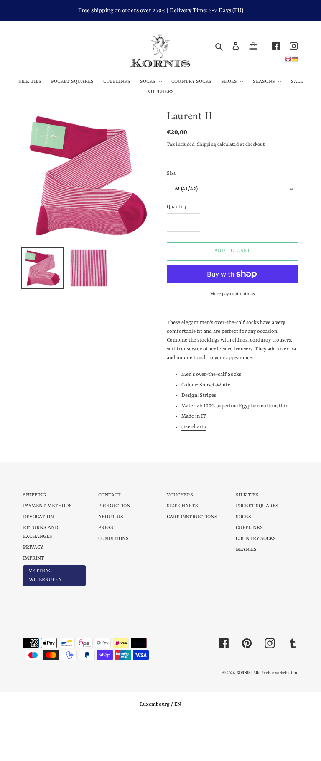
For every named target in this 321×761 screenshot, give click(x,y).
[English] (288, 59)
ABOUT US (110, 517)
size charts (193, 427)
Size (171, 173)
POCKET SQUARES (257, 506)
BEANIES (246, 550)
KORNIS (243, 673)
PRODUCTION (114, 506)
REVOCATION (38, 517)
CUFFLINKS (249, 528)
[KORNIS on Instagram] (289, 45)
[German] (294, 59)
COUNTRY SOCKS (256, 539)
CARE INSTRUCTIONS (192, 517)
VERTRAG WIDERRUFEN (45, 575)
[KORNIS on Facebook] (271, 45)
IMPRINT (33, 558)
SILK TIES (247, 495)
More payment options (232, 293)
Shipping (206, 144)
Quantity (177, 207)
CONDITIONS (113, 539)
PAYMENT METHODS (47, 506)
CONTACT (109, 495)
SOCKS (243, 517)
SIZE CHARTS (182, 506)
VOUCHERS (180, 495)
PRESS (105, 528)
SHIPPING (34, 495)
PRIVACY (33, 547)
